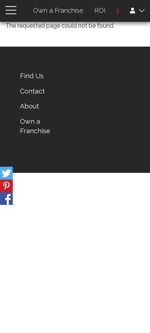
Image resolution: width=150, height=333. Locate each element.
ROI (100, 10)
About (29, 106)
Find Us (32, 76)
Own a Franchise (58, 10)
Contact (32, 91)
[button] (117, 11)
